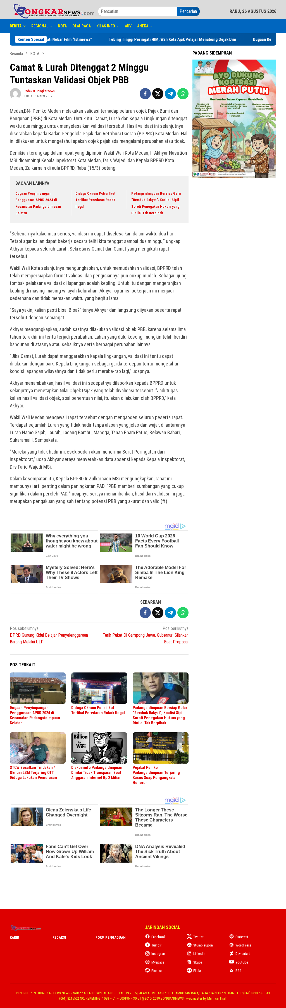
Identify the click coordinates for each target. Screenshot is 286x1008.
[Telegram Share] (170, 93)
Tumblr (156, 945)
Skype (197, 962)
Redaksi (59, 937)
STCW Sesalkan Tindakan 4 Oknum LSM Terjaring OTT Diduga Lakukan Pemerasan (33, 772)
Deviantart (242, 954)
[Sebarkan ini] (145, 93)
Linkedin (199, 954)
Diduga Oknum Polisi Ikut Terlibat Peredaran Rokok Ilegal (95, 200)
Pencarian (188, 11)
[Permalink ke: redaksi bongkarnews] (15, 93)
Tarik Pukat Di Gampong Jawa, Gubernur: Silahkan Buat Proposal (146, 635)
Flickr (197, 971)
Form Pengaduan (111, 937)
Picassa (157, 971)
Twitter (198, 937)
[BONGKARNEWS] (54, 11)
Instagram (158, 954)
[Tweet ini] (157, 93)
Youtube (241, 962)
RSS (238, 971)
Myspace (157, 962)
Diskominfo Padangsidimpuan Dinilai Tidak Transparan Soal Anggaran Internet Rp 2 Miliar (96, 772)
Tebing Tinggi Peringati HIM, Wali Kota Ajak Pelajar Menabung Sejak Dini (148, 39)
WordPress (243, 945)
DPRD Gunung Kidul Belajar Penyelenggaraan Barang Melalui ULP (49, 635)
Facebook (158, 937)
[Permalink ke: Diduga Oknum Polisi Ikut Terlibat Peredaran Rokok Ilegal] (99, 688)
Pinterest (241, 937)
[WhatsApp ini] (183, 93)
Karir (14, 937)
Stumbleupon (203, 945)
